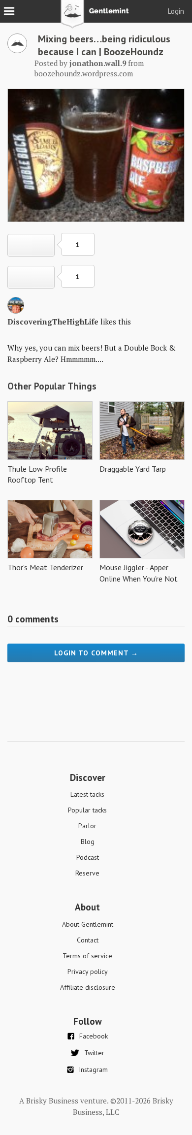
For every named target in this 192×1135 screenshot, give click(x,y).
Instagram (93, 1069)
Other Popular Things (51, 386)
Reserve (87, 873)
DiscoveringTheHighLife (52, 321)
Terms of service (87, 955)
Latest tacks (87, 794)
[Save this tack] (31, 277)
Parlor (87, 825)
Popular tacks (87, 810)
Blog (88, 841)
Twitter (94, 1052)
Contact (87, 940)
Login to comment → (96, 653)
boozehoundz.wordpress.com (83, 73)
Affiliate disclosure (87, 987)
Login (176, 11)
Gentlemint (96, 17)
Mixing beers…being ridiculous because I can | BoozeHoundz (104, 45)
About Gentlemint (87, 924)
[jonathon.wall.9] (17, 50)
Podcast (87, 857)
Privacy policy (87, 971)
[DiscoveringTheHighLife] (15, 311)
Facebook (93, 1036)
